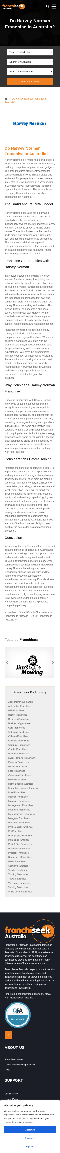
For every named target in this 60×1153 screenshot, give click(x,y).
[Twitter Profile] (8, 1035)
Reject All (30, 1146)
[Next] (53, 663)
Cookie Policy (11, 1093)
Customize (30, 1138)
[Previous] (7, 663)
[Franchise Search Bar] (47, 6)
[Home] (7, 98)
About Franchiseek (14, 1059)
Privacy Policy (11, 1099)
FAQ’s (7, 1070)
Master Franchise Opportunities (20, 1064)
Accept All (30, 1130)
